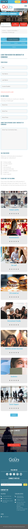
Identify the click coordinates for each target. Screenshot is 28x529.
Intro (3, 39)
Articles (23, 43)
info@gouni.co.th (20, 499)
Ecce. (23, 526)
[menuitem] (4, 1)
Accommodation (7, 163)
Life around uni (7, 167)
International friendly (8, 169)
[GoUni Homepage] (7, 6)
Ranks (16, 43)
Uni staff (5, 165)
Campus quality (7, 162)
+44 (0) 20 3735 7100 (7, 496)
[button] (20, 13)
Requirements (6, 43)
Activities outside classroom (10, 170)
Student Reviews (13, 39)
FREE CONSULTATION (14, 445)
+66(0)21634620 (20, 496)
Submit (14, 415)
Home (4, 30)
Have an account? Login (7, 91)
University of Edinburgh (8, 32)
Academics (6, 172)
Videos (14, 47)
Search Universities (12, 30)
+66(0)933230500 (20, 497)
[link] (25, 5)
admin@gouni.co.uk (7, 498)
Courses (23, 39)
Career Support (7, 174)
